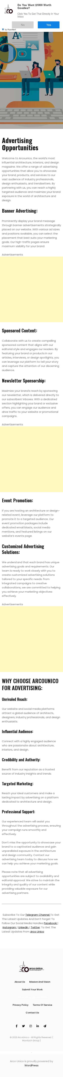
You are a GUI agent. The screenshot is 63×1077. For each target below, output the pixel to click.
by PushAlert (10, 27)
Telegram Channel (37, 915)
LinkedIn (23, 927)
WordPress (31, 1065)
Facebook (50, 923)
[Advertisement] (31, 289)
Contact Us (32, 1012)
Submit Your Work (32, 989)
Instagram (10, 927)
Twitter (35, 927)
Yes (52, 23)
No (33, 23)
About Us (20, 981)
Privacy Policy (21, 1005)
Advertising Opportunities (32, 997)
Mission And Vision (39, 981)
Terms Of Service (42, 1005)
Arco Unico (37, 931)
